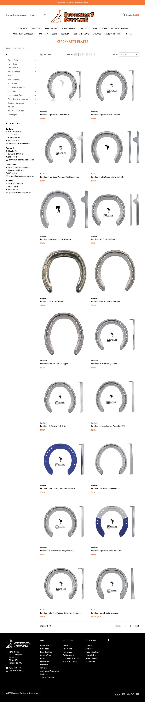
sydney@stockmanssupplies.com (20, 192)
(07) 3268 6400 (13, 140)
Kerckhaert (43, 111)
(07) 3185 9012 (13, 173)
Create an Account (19, 15)
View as (70, 54)
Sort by (115, 54)
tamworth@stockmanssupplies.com (21, 160)
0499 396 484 (13, 189)
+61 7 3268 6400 (15, 668)
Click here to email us (16, 671)
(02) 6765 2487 (13, 157)
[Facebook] (110, 640)
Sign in (8, 15)
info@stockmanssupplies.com (19, 143)
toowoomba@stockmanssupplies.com (22, 176)
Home (8, 48)
